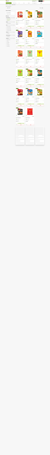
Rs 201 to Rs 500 (9, 30)
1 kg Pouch (8, 46)
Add (20, 27)
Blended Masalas (9, 12)
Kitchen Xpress (9, 23)
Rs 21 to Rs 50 (8, 26)
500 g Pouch (8, 39)
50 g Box (8, 42)
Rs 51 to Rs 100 (9, 27)
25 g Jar (8, 43)
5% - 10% (8, 33)
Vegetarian (8, 36)
